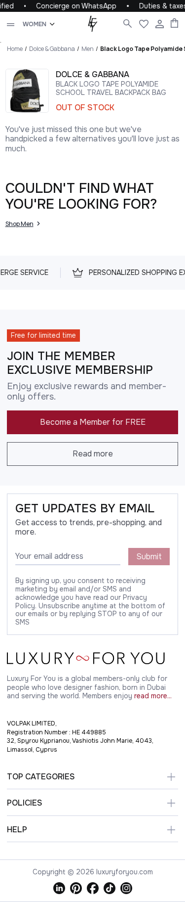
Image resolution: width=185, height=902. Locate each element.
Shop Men (19, 224)
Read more (93, 454)
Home (15, 49)
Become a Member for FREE (93, 422)
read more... (153, 696)
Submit (149, 556)
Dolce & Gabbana (52, 49)
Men (87, 49)
